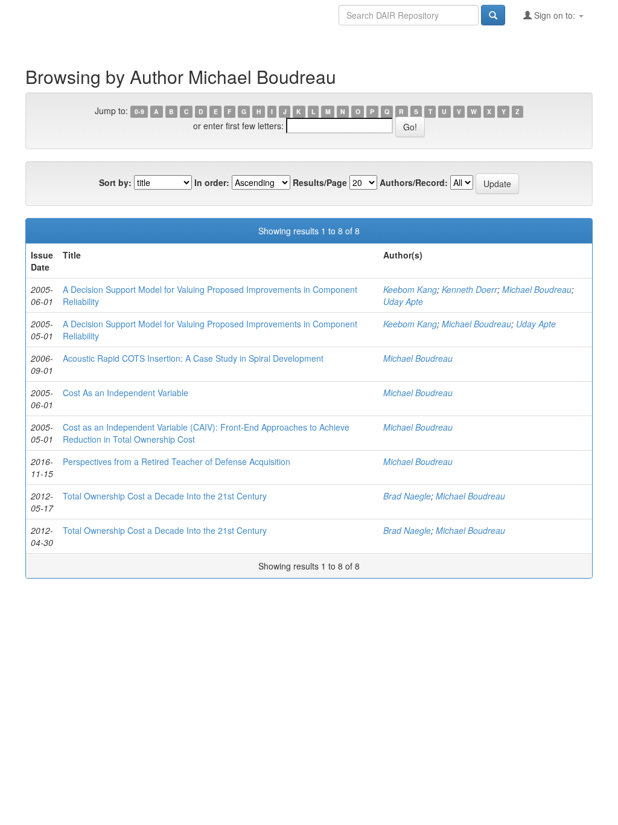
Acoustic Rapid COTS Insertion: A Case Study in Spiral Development (193, 358)
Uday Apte (403, 301)
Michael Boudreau (537, 289)
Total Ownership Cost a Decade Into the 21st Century (165, 496)
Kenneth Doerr (469, 289)
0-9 (139, 111)
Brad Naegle (407, 496)
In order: (211, 182)
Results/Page (320, 182)
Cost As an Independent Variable (125, 393)
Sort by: (115, 182)
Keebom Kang (410, 289)
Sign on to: (555, 15)
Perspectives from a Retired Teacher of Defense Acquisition (176, 461)
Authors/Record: (414, 182)
